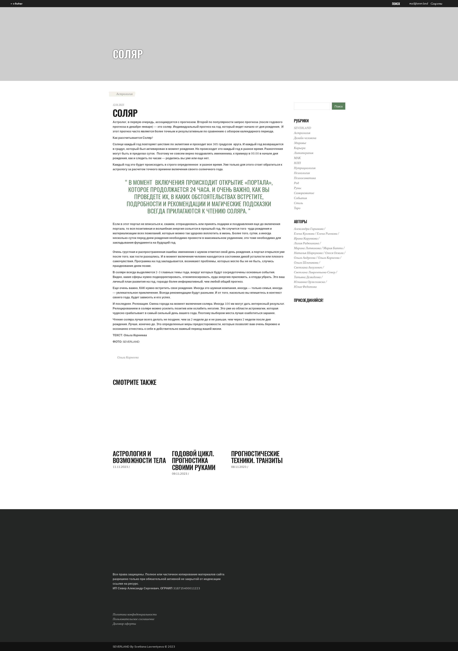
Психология (302, 173)
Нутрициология (304, 168)
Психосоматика (305, 178)
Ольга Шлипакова (306, 263)
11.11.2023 (120, 467)
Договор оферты (124, 624)
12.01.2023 (118, 105)
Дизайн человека (305, 138)
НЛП (297, 163)
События (300, 198)
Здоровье (300, 143)
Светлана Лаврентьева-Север (314, 272)
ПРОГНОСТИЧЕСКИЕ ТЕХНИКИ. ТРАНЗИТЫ (257, 457)
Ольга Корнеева (128, 357)
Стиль (298, 203)
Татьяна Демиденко (307, 277)
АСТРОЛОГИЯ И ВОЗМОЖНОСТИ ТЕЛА (139, 457)
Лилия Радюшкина (306, 243)
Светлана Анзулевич (308, 267)
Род (296, 183)
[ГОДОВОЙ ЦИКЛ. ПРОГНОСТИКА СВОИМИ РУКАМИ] (199, 420)
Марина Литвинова (307, 248)
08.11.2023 (239, 467)
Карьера (299, 148)
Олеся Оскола (334, 253)
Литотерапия (303, 153)
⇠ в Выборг (16, 3)
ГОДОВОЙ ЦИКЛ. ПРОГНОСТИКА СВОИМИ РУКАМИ (193, 460)
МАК (297, 158)
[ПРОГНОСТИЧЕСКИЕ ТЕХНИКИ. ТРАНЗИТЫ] (258, 420)
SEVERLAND (302, 128)
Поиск (339, 106)
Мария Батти (333, 248)
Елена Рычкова (327, 234)
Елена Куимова (304, 234)
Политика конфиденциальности (135, 614)
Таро (297, 208)
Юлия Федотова (305, 287)
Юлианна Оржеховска (309, 282)
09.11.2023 (179, 473)
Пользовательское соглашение (133, 619)
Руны (297, 188)
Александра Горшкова (308, 229)
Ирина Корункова (306, 238)
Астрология (124, 94)
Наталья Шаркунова (308, 253)
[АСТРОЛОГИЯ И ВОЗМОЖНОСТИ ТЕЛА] (140, 420)
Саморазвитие (304, 193)
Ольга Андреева (304, 258)
